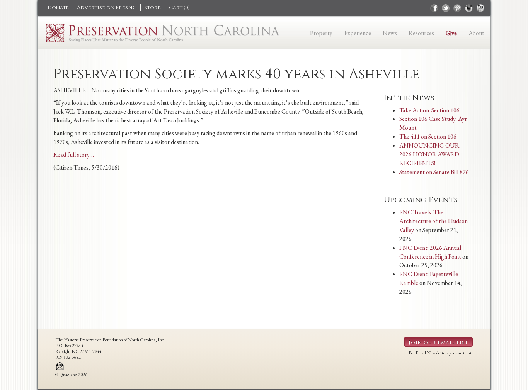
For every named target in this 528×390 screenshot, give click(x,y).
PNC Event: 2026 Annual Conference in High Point (430, 252)
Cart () (179, 7)
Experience (357, 33)
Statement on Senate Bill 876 (434, 172)
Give (451, 33)
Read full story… (73, 155)
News (390, 33)
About (476, 33)
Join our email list (438, 342)
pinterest (457, 8)
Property (321, 33)
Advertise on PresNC (106, 7)
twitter (446, 8)
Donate (58, 7)
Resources (421, 33)
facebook (434, 8)
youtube (480, 8)
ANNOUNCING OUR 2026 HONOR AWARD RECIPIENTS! (429, 154)
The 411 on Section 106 (427, 136)
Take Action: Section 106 (429, 110)
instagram (469, 8)
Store (153, 7)
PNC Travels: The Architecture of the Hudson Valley (433, 221)
